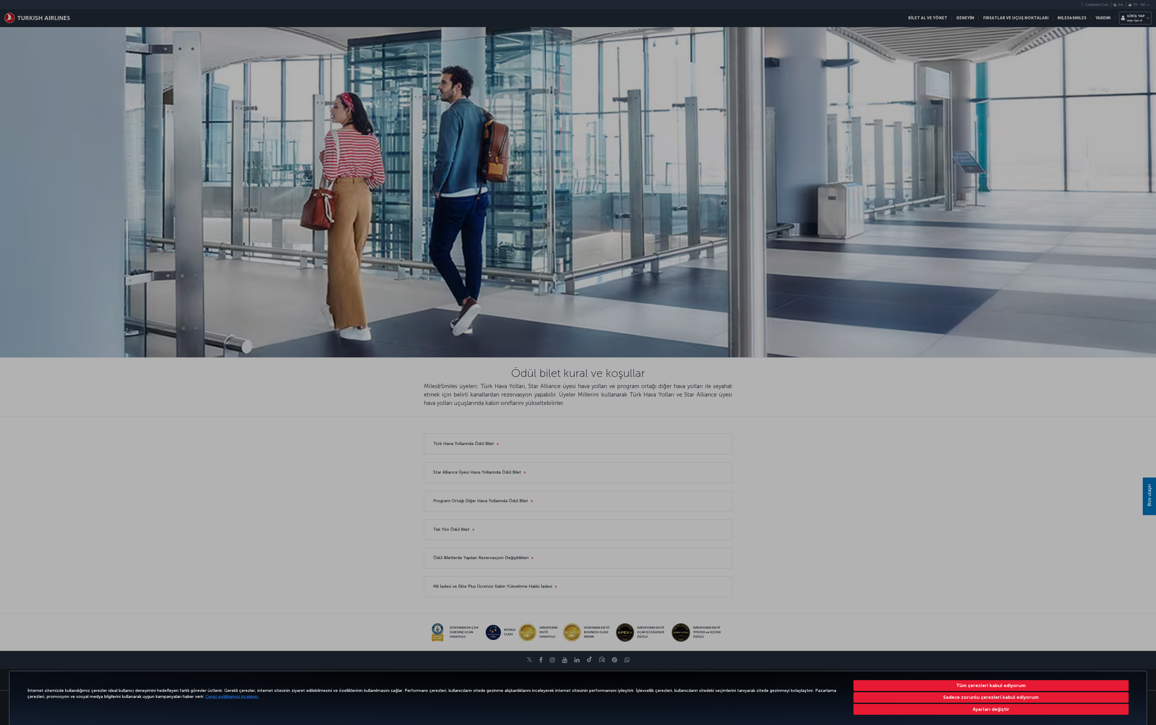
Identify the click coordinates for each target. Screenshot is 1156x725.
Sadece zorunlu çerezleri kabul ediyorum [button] (991, 697)
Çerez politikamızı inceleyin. (232, 696)
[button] (991, 709)
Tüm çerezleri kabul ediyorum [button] (991, 685)
